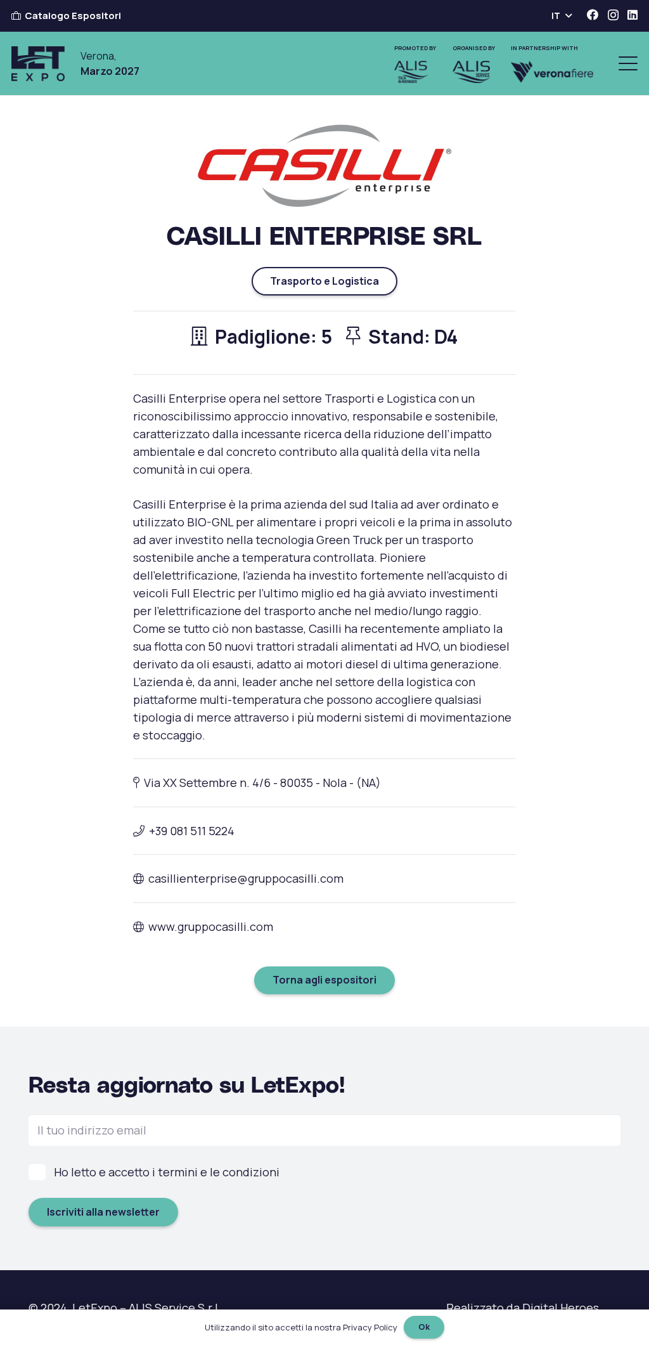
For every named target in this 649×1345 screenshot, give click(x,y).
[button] (561, 16)
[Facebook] (592, 14)
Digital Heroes (560, 1307)
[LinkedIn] (632, 14)
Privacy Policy (370, 1327)
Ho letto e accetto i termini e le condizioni (167, 1171)
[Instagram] (613, 15)
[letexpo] (38, 63)
